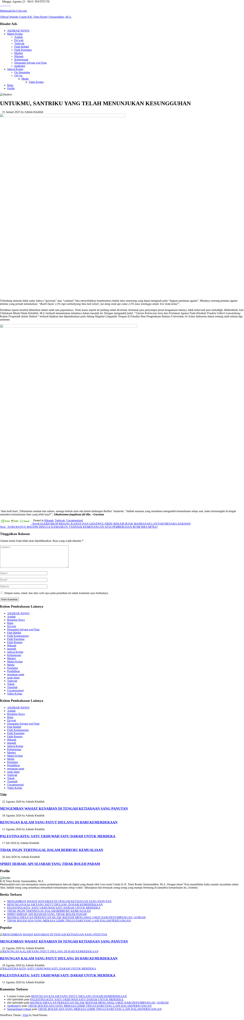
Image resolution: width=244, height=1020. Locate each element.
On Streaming (22, 72)
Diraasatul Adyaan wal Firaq (30, 62)
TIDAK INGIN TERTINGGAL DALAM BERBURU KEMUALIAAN (51, 850)
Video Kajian (36, 81)
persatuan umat (15, 674)
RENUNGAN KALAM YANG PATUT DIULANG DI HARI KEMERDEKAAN (59, 822)
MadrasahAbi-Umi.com (13, 10)
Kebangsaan (21, 59)
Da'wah (11, 626)
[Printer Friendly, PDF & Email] (15, 521)
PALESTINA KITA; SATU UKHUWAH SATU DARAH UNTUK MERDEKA (57, 836)
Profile (11, 88)
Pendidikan (13, 671)
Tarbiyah (19, 43)
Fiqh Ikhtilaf (14, 632)
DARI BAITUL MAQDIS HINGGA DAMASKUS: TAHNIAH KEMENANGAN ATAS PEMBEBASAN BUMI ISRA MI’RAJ (79, 526)
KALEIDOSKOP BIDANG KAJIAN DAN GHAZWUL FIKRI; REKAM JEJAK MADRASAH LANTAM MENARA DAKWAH (112, 523)
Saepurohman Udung (19, 1009)
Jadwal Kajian (15, 69)
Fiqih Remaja (14, 642)
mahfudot (19, 65)
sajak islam (13, 677)
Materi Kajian (15, 33)
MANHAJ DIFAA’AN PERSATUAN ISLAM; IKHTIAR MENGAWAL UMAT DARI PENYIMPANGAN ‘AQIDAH (76, 917)
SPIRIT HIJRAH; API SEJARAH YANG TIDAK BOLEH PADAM (50, 864)
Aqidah (18, 37)
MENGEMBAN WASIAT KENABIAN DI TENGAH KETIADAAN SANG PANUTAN (64, 808)
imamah (11, 648)
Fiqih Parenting (23, 49)
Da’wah (18, 40)
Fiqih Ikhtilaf (21, 46)
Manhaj (18, 53)
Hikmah (18, 56)
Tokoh (10, 684)
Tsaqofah (12, 687)
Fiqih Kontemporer (18, 635)
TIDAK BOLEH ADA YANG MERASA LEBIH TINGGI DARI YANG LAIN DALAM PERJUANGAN (69, 920)
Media (25, 78)
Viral (25, 1015)
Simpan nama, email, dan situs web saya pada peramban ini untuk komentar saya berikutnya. (56, 593)
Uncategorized (74, 520)
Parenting (12, 667)
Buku (10, 85)
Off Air (18, 75)
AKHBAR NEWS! (18, 30)
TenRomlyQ (14, 1005)
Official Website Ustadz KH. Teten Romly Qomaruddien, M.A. (36, 16)
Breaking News (16, 619)
